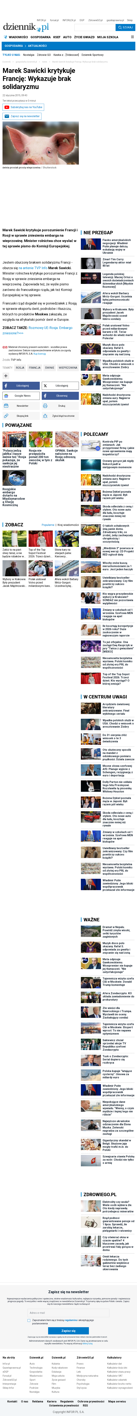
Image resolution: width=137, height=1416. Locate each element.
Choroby (81, 1379)
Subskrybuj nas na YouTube (26, 107)
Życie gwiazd (58, 1379)
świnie (49, 367)
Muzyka (56, 1388)
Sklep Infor (8, 1388)
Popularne (48, 525)
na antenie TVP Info (33, 268)
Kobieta (56, 1363)
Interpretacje (9, 1383)
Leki (79, 1371)
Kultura (55, 1392)
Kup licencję (40, 353)
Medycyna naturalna (87, 1375)
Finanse (81, 1367)
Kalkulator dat (114, 1363)
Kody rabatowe (60, 1367)
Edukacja (56, 1371)
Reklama (37, 1401)
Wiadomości (36, 1375)
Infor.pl (6, 1363)
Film (54, 1383)
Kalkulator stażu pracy (118, 1371)
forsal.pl (54, 20)
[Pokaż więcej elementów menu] (132, 37)
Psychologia (83, 1383)
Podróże (34, 1388)
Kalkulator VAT (115, 1375)
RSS (85, 1405)
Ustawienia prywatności (64, 1405)
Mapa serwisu (117, 1401)
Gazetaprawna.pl (12, 1367)
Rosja (20, 367)
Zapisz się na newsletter (25, 116)
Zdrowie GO (44, 54)
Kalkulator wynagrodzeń (120, 1388)
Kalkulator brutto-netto (119, 1383)
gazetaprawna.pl (115, 20)
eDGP (6, 1371)
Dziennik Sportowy (93, 54)
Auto (32, 1363)
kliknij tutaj (88, 1343)
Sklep (130, 20)
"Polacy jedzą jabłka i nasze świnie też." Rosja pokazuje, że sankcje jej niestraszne (14, 458)
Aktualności (37, 45)
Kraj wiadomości (68, 525)
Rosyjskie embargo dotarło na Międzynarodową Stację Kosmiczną (14, 497)
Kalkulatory (114, 1357)
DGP (82, 20)
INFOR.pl (41, 20)
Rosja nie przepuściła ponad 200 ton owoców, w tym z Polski (40, 457)
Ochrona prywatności (91, 1401)
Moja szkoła (58, 1375)
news (44, 62)
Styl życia (82, 1388)
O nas (24, 1401)
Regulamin (67, 1401)
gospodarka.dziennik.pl (26, 62)
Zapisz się (68, 1331)
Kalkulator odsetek (117, 1379)
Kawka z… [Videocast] (66, 54)
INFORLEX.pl (69, 20)
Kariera (51, 1401)
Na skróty (9, 1357)
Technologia (36, 1367)
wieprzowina (68, 367)
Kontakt (12, 1401)
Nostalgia (28, 54)
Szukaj (128, 27)
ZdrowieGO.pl (95, 20)
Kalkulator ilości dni (117, 1367)
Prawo (80, 1363)
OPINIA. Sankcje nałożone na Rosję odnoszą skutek (66, 455)
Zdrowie (34, 1383)
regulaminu (70, 1320)
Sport (32, 1379)
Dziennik (7, 62)
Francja (34, 367)
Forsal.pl (7, 1375)
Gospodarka (14, 45)
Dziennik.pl (36, 1357)
